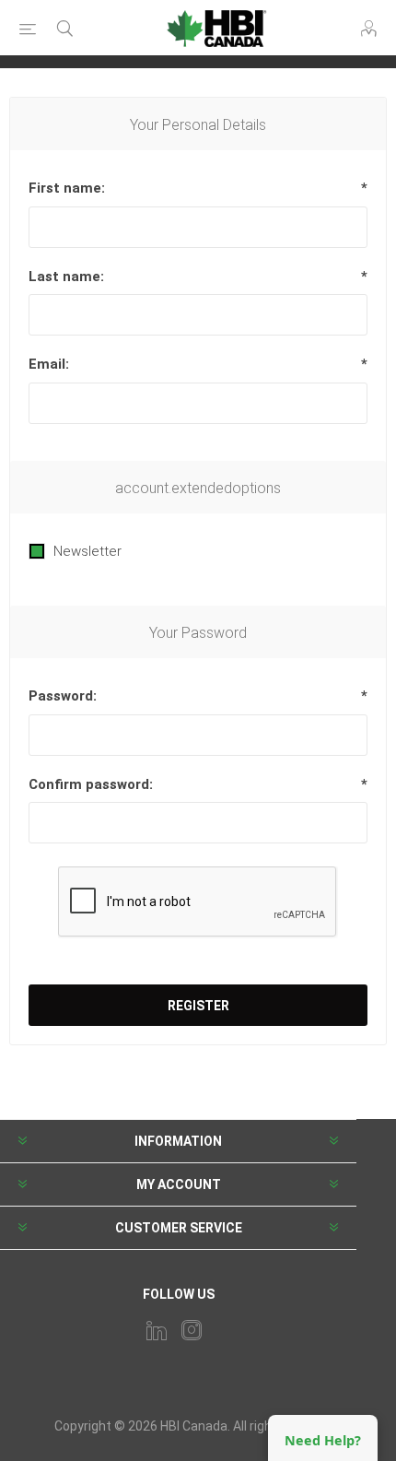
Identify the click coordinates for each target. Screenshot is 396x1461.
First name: (67, 188)
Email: (49, 364)
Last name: (66, 276)
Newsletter (87, 551)
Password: (63, 696)
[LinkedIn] (156, 1330)
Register (198, 1005)
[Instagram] (191, 1330)
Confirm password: (91, 784)
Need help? (323, 1440)
